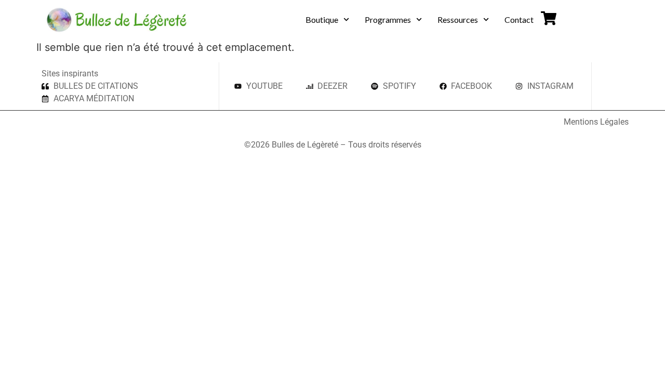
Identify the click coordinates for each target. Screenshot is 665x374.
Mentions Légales (596, 122)
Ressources (457, 19)
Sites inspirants (70, 73)
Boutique (321, 19)
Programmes (388, 19)
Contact (519, 19)
